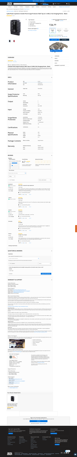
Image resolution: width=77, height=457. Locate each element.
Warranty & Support (15, 280)
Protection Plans (10, 444)
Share (67, 11)
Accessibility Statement (24, 453)
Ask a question (15, 61)
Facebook (61, 452)
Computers (27, 6)
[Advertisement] (38, 413)
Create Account (43, 423)
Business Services (34, 445)
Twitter (63, 452)
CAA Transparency (40, 453)
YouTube (66, 452)
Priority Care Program (41, 362)
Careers (32, 443)
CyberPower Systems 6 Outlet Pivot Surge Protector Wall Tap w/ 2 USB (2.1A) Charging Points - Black (12, 404)
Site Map (32, 448)
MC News (49, 6)
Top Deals (15, 6)
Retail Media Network (34, 447)
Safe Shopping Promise (11, 442)
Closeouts (44, 438)
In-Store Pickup (21, 438)
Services (37, 6)
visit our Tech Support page (17, 351)
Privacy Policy (57, 453)
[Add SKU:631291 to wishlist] (14, 396)
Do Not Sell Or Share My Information (49, 453)
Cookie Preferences (48, 454)
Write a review (10, 61)
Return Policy (10, 439)
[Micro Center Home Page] (9, 3)
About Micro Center (17, 453)
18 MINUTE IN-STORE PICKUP (64, 6)
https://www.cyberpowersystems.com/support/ (22, 291)
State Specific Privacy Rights (33, 453)
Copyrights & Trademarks (35, 454)
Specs (9, 77)
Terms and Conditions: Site (18, 454)
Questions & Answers (15, 251)
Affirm (20, 443)
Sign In (38, 421)
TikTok (68, 452)
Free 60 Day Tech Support (33, 30)
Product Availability (22, 439)
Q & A (56, 63)
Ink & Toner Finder (34, 442)
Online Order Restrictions (23, 440)
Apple (33, 6)
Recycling (9, 443)
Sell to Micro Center (34, 444)
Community (32, 438)
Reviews (10, 155)
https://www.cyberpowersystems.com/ (19, 289)
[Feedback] (76, 228)
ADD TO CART (54, 39)
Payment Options (22, 442)
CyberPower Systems (10, 11)
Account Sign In (42, 454)
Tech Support (44, 439)
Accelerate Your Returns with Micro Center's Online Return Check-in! (18, 306)
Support (54, 6)
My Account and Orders (11, 438)
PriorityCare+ (44, 6)
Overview (11, 57)
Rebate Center (33, 440)
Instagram (64, 452)
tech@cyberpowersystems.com (18, 292)
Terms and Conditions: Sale (27, 454)
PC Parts (21, 6)
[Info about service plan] (38, 28)
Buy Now (64, 39)
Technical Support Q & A (13, 387)
